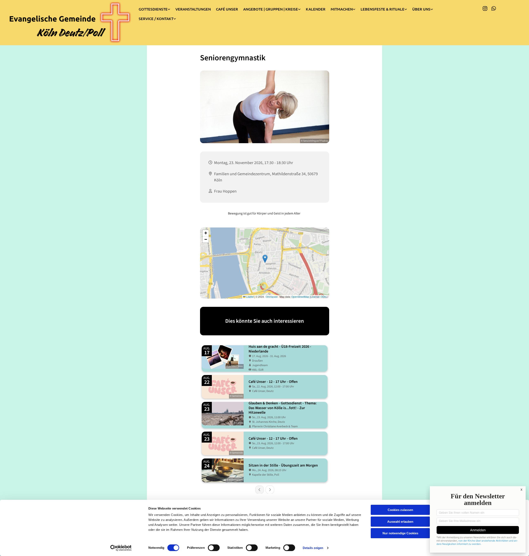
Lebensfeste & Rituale (382, 9)
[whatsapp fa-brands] (494, 8)
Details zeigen (313, 548)
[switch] (214, 547)
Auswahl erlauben (400, 521)
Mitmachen (342, 9)
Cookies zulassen (400, 510)
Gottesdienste (153, 9)
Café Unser (227, 9)
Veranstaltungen (193, 9)
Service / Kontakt (156, 18)
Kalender (315, 9)
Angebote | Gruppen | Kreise (270, 9)
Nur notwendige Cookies (400, 533)
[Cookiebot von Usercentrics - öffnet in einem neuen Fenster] (121, 548)
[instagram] (485, 8)
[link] (157, 8)
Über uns (421, 9)
